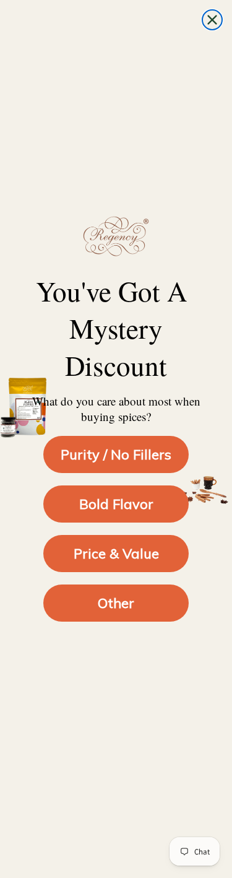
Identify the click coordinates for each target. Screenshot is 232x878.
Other (116, 603)
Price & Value (116, 553)
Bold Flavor (116, 504)
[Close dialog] (212, 20)
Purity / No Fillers (116, 454)
